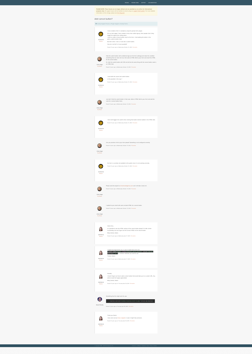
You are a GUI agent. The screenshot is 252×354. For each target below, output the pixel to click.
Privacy (151, 345)
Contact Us (134, 345)
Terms (148, 345)
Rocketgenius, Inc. (109, 345)
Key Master (99, 66)
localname (101, 39)
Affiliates (139, 345)
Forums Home (135, 2)
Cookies (155, 345)
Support (143, 2)
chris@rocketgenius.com (126, 186)
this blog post (120, 13)
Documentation (152, 2)
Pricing (127, 2)
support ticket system (139, 11)
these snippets (121, 318)
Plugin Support (115, 24)
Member (101, 41)
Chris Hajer (100, 64)
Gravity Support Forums (103, 24)
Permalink (135, 47)
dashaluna (101, 235)
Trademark (143, 345)
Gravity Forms (124, 24)
